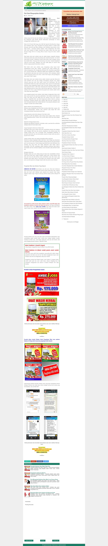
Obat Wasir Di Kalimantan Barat (68, 181)
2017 (64, 105)
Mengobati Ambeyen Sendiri (68, 137)
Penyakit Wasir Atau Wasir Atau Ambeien (70, 190)
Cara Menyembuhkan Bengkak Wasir (70, 139)
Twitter (46, 461)
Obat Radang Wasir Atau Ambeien (69, 163)
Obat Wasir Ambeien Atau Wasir (69, 135)
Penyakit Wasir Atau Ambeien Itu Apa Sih (70, 199)
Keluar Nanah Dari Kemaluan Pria (75, 37)
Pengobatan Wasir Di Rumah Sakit (76, 50)
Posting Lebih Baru (29, 540)
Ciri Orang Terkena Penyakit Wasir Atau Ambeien (72, 161)
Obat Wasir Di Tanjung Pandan (68, 212)
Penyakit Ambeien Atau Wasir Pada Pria (40, 466)
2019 (64, 101)
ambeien (29, 10)
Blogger (76, 221)
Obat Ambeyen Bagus (66, 152)
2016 (64, 107)
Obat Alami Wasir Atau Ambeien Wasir (39, 486)
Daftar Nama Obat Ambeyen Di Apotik (70, 192)
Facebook (39, 461)
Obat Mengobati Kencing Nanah (75, 44)
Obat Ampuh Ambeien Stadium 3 (69, 148)
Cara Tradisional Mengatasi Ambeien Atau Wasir (72, 158)
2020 (64, 99)
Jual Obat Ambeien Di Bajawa (68, 156)
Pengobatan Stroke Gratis (74, 68)
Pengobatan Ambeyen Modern (38, 472)
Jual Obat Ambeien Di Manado (68, 216)
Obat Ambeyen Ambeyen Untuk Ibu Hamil (71, 182)
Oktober (65, 109)
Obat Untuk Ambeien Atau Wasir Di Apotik (71, 111)
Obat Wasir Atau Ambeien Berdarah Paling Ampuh (72, 214)
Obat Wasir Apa (65, 118)
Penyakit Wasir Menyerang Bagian (69, 177)
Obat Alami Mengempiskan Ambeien (69, 125)
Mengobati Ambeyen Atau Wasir (68, 167)
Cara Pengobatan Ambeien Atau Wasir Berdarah (72, 203)
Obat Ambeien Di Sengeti (67, 169)
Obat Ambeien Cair (66, 113)
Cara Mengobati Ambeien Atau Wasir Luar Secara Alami (44, 479)
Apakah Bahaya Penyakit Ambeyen (69, 120)
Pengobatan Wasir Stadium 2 (68, 154)
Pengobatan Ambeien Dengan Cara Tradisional (72, 171)
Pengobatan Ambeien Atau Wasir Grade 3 (70, 131)
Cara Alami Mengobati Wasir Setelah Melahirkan (72, 165)
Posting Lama (55, 540)
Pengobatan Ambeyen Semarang (69, 142)
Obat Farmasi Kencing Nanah (75, 56)
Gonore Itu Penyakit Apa (73, 80)
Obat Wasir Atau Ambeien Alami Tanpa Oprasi (71, 201)
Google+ (33, 461)
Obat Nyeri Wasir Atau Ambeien (68, 140)
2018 (64, 103)
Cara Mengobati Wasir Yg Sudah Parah (70, 205)
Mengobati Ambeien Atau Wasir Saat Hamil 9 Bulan (73, 150)
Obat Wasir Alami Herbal (67, 160)
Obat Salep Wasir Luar (66, 133)
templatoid (64, 544)
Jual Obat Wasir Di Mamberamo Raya (70, 184)
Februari (65, 218)
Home (26, 8)
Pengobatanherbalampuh (47, 544)
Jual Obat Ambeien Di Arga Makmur (69, 207)
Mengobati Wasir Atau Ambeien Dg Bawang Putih (42, 492)
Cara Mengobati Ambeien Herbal (69, 194)
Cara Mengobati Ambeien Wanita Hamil (70, 179)
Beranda (42, 540)
